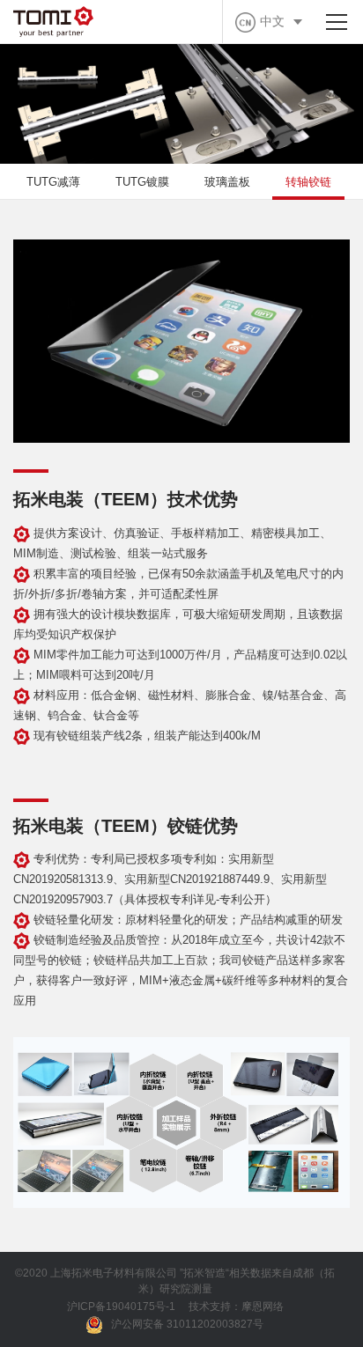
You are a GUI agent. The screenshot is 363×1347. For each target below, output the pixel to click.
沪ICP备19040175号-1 (121, 1306)
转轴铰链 (308, 181)
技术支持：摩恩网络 (236, 1306)
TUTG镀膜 (142, 181)
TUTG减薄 (53, 181)
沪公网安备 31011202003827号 (187, 1324)
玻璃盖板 (227, 181)
